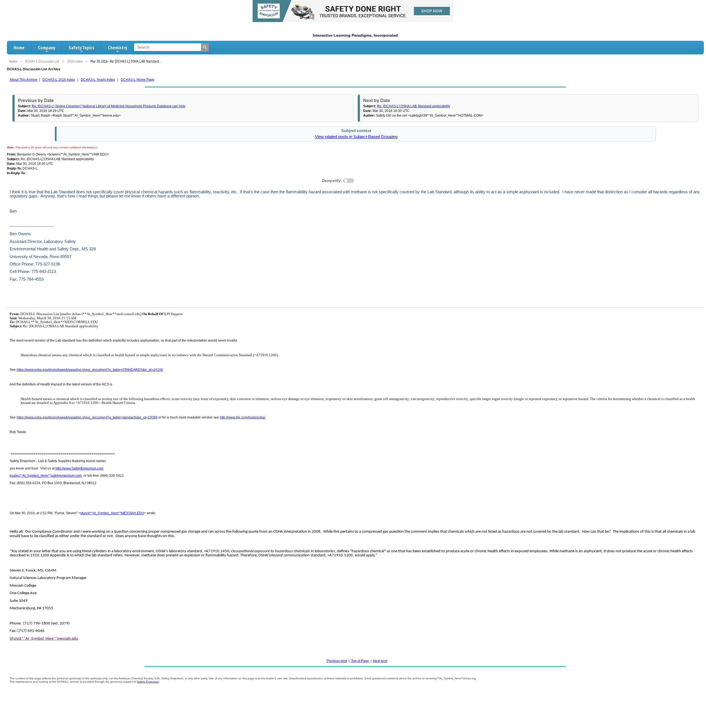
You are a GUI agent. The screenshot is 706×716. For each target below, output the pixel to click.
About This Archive (24, 80)
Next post (380, 661)
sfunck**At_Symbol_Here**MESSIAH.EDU (112, 513)
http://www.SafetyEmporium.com (79, 468)
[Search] (205, 47)
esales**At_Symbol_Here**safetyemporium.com (46, 476)
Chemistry (117, 47)
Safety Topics (81, 47)
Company (46, 47)
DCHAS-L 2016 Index (58, 80)
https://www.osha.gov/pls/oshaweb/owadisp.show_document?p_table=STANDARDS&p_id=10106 (90, 370)
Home (19, 47)
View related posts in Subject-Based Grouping (356, 137)
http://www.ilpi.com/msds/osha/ (242, 417)
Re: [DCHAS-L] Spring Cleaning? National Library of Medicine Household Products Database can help (108, 106)
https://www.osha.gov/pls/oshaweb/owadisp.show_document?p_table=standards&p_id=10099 (87, 417)
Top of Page (360, 661)
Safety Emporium (148, 681)
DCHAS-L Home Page (137, 80)
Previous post (337, 661)
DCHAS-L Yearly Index (98, 80)
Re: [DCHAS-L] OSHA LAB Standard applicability (413, 106)
